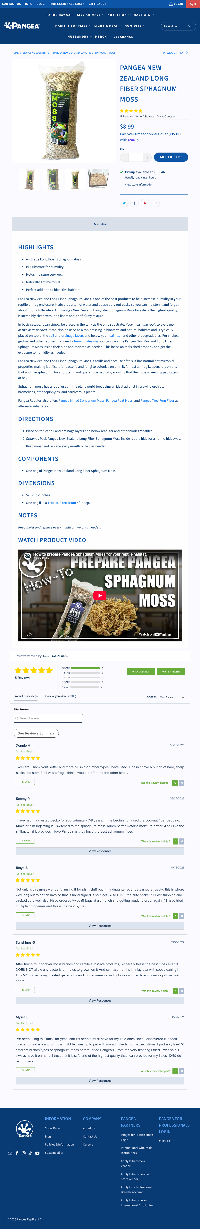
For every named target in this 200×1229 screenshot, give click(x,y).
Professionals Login (67, 4)
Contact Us (11, 4)
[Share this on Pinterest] (145, 203)
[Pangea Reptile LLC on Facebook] (17, 1153)
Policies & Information (59, 1144)
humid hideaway (86, 341)
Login (178, 4)
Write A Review (145, 116)
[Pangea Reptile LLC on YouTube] (37, 1153)
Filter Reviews (21, 709)
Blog (41, 4)
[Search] (190, 26)
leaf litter (115, 335)
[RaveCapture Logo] (54, 655)
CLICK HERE (166, 1141)
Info (29, 4)
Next (182, 53)
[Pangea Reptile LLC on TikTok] (31, 1153)
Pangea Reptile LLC (29, 1219)
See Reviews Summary (36, 733)
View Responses (100, 851)
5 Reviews (127, 116)
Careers (88, 1144)
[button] (91, 15)
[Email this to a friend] (155, 203)
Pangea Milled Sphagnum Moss (81, 400)
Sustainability (54, 1153)
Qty (122, 149)
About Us (89, 1128)
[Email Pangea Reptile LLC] (10, 1153)
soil (51, 335)
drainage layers (72, 335)
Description (100, 224)
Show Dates (53, 1128)
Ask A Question (166, 116)
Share (26, 782)
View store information (139, 184)
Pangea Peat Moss (119, 400)
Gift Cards (98, 4)
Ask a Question (141, 671)
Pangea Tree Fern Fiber (157, 400)
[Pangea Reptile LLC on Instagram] (24, 1153)
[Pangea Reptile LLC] (22, 26)
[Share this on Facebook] (134, 203)
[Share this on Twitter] (124, 203)
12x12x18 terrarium (62, 502)
